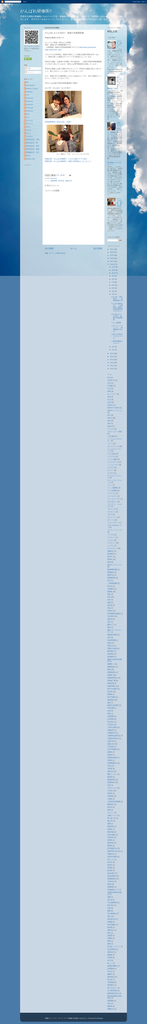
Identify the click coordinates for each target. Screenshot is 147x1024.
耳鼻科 (109, 760)
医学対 (109, 559)
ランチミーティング (114, 530)
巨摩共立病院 (112, 648)
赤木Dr (109, 862)
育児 (109, 580)
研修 (109, 669)
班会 (109, 933)
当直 (109, 908)
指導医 (109, 752)
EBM (109, 391)
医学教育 (110, 554)
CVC (109, 388)
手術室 (109, 768)
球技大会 (110, 646)
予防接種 (110, 982)
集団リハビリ (112, 774)
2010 (112, 369)
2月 (113, 347)
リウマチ (110, 535)
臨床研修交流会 (113, 993)
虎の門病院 (111, 697)
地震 (109, 897)
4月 (113, 291)
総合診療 (110, 873)
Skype (109, 426)
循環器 (109, 777)
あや (28, 114)
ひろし (28, 133)
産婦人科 (68, 181)
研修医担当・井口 (32, 152)
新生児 (109, 821)
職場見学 (110, 804)
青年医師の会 (112, 848)
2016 (112, 264)
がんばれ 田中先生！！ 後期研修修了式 (117, 298)
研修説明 (110, 683)
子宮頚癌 (110, 747)
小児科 (109, 791)
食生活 (109, 807)
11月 (113, 270)
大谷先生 (110, 881)
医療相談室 (111, 578)
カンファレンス (113, 446)
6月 (113, 285)
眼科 (109, 627)
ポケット (110, 520)
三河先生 (110, 724)
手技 (109, 766)
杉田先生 (110, 837)
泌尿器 (109, 935)
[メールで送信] (46, 175)
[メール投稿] (69, 175)
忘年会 (109, 971)
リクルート (111, 537)
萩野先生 (110, 930)
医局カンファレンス (114, 565)
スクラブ (110, 467)
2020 (112, 252)
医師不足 (110, 575)
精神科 (109, 846)
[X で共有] (50, 175)
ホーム (73, 248)
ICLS (109, 399)
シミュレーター (113, 465)
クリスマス (111, 456)
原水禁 (109, 691)
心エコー (110, 813)
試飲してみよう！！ (119, 124)
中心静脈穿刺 (112, 902)
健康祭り (110, 664)
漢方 (109, 622)
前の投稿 (97, 248)
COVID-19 (111, 380)
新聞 (109, 824)
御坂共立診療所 (113, 705)
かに (28, 117)
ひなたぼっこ (112, 501)
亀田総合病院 (112, 635)
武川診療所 (111, 949)
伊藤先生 (110, 551)
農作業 (109, 927)
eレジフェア (111, 394)
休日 (109, 637)
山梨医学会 (111, 733)
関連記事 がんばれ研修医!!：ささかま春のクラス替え (66, 159)
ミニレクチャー (113, 522)
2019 (112, 255)
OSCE (109, 418)
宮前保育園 (111, 640)
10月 (114, 273)
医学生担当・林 (32, 143)
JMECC (110, 405)
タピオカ (110, 473)
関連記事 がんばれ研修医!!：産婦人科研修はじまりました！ (68, 161)
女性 (109, 785)
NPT (109, 415)
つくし (109, 485)
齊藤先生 (110, 1009)
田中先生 (110, 905)
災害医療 (110, 716)
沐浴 (109, 1003)
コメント (30, 72)
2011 (112, 365)
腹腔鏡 (109, 955)
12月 (114, 267)
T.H (27, 95)
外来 (109, 600)
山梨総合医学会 (113, 738)
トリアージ (111, 493)
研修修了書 (111, 680)
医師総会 (110, 572)
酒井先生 (110, 771)
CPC (109, 383)
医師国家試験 (112, 569)
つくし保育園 (116, 323)
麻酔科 (109, 974)
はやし (28, 127)
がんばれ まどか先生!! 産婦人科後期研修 (117, 317)
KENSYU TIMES (113, 408)
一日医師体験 (112, 583)
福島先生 (110, 952)
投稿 (29, 68)
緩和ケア (110, 624)
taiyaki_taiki (30, 159)
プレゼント (111, 512)
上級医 (109, 799)
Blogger (100, 1018)
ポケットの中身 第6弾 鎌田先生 (120, 202)
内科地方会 (111, 919)
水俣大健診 (111, 835)
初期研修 (110, 782)
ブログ (109, 514)
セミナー (110, 470)
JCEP (109, 402)
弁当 (109, 960)
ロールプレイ (112, 548)
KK (27, 82)
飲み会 (109, 586)
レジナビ (110, 545)
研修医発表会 (112, 678)
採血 (109, 713)
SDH (109, 421)
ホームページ (112, 517)
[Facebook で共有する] (52, 175)
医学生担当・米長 (32, 146)
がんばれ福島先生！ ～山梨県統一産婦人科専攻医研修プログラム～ (117, 307)
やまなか (29, 136)
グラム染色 (111, 454)
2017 (112, 261)
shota (28, 155)
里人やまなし (112, 988)
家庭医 (109, 591)
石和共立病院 (112, 857)
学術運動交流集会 (113, 613)
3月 (113, 294)
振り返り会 (111, 818)
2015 (112, 353)
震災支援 (110, 832)
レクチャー (111, 543)
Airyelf (81, 1018)
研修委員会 (111, 672)
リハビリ (110, 540)
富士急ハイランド (113, 946)
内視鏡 (109, 922)
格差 (109, 602)
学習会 (109, 611)
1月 (113, 350)
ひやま (28, 130)
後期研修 (54, 181)
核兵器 (109, 605)
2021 (112, 249)
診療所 (109, 829)
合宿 (109, 711)
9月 (113, 276)
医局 (109, 562)
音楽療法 (110, 589)
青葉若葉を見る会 (113, 851)
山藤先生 (110, 730)
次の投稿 (49, 248)
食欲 (109, 810)
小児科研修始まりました (117, 342)
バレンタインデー (113, 499)
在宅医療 (110, 719)
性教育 (109, 840)
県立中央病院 (112, 689)
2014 (112, 356)
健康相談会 (111, 667)
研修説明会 (111, 686)
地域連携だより (113, 890)
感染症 (109, 619)
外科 (109, 597)
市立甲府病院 (112, 749)
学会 (109, 608)
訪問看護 (110, 969)
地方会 (109, 900)
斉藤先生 (110, 854)
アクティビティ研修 (114, 432)
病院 (109, 941)
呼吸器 (109, 694)
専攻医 (109, 868)
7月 (113, 282)
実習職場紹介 (112, 763)
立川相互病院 (112, 990)
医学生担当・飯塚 (32, 149)
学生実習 (110, 616)
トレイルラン (112, 496)
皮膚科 (109, 938)
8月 (113, 279)
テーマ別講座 (112, 490)
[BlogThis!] (48, 175)
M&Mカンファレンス (114, 410)
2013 (112, 359)
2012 (112, 362)
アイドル (110, 429)
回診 (109, 594)
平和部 (109, 957)
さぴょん (29, 123)
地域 (109, 884)
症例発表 (110, 796)
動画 (109, 911)
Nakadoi (29, 92)
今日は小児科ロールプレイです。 (117, 336)
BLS (108, 377)
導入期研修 (111, 913)
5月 (113, 288)
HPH (109, 397)
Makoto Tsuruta (32, 88)
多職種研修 (111, 879)
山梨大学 (110, 741)
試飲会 (109, 755)
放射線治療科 (112, 966)
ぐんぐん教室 (112, 459)
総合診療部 (111, 876)
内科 (109, 916)
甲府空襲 (110, 708)
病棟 (109, 944)
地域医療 (110, 887)
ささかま (29, 120)
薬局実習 (110, 977)
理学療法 (110, 985)
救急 (109, 643)
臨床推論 (110, 1001)
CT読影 (110, 386)
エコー (109, 444)
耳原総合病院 (112, 757)
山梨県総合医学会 (113, 736)
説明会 (109, 865)
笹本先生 (61, 181)
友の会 (109, 979)
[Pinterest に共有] (55, 175)
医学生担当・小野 (32, 139)
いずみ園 (110, 436)
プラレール (111, 509)
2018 (112, 258)
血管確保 (110, 657)
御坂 (109, 703)
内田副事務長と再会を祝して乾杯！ (58, 122)
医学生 (109, 557)
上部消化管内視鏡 (113, 801)
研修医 (109, 675)
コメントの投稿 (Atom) (57, 253)
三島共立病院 (112, 727)
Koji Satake (30, 85)
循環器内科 (111, 780)
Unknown (29, 98)
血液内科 (110, 654)
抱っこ (109, 963)
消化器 (109, 793)
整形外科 (110, 843)
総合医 (109, 870)
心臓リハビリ (112, 815)
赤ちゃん (110, 859)
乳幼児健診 (111, 924)
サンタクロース (113, 462)
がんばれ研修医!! (36, 11)
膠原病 (109, 1006)
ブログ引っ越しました (119, 44)
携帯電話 (110, 651)
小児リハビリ (112, 788)
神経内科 (110, 826)
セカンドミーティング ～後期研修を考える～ (117, 328)
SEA (108, 423)
